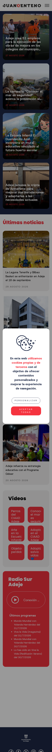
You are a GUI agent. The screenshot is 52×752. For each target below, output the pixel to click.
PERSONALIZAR (26, 400)
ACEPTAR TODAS (26, 411)
